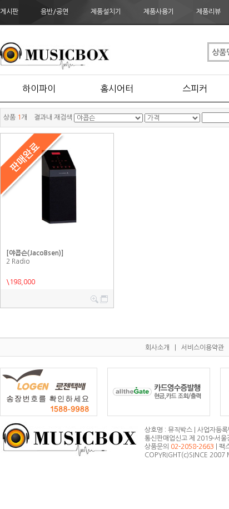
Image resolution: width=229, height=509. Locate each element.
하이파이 (39, 88)
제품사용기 (158, 11)
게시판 (9, 11)
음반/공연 (54, 11)
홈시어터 (116, 88)
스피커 (194, 88)
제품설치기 (106, 11)
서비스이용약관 (202, 347)
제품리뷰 (208, 11)
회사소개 (157, 347)
